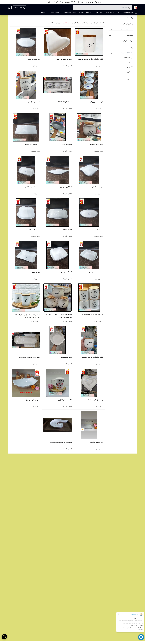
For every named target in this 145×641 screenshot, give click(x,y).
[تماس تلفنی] (4, 636)
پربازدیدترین (84, 23)
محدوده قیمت (128, 85)
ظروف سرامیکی (128, 41)
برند (131, 48)
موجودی (130, 79)
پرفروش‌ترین (75, 23)
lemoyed (127, 58)
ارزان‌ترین (58, 23)
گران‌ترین (50, 23)
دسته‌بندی (129, 35)
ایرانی (128, 62)
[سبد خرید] (9, 7)
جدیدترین (66, 23)
